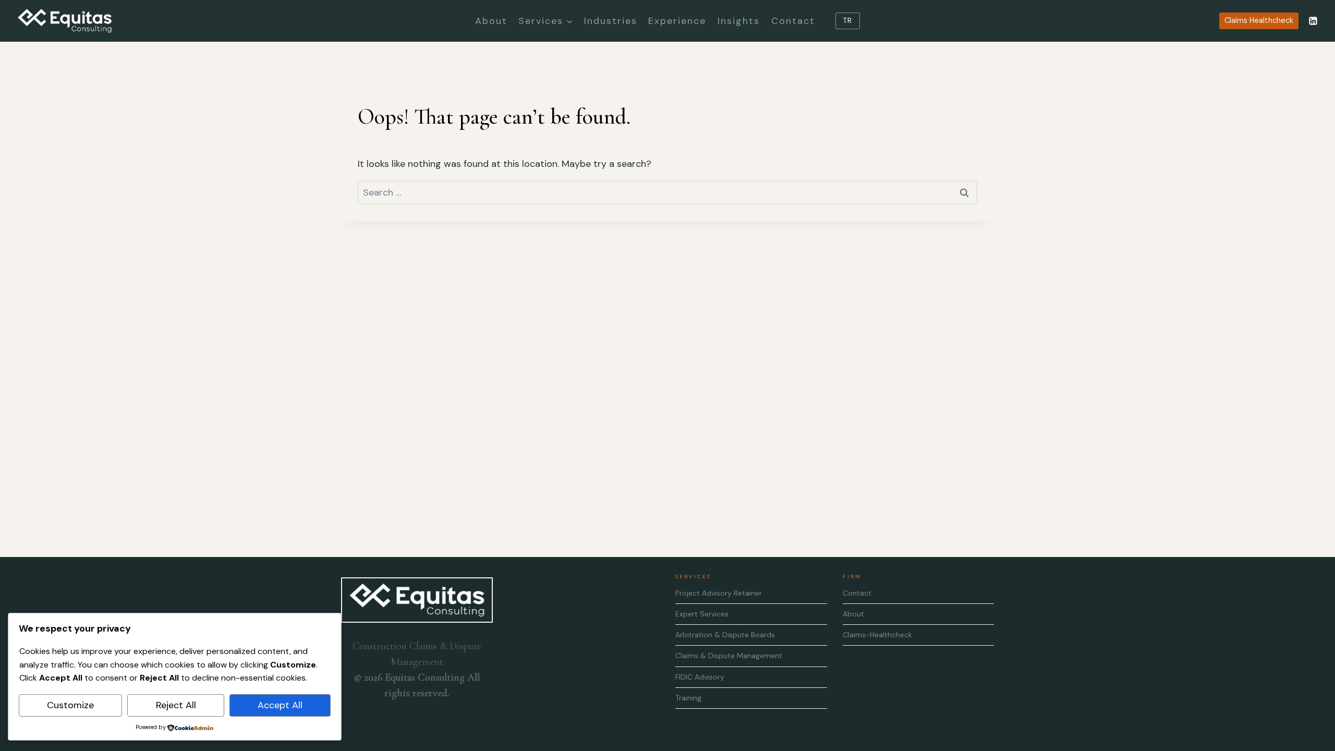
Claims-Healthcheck (877, 634)
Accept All (280, 705)
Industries (610, 21)
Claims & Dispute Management (728, 655)
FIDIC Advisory (699, 677)
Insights (739, 21)
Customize (70, 705)
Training (688, 697)
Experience (677, 21)
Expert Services (702, 614)
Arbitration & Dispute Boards (725, 634)
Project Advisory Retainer (718, 593)
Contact (793, 21)
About (491, 21)
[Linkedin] (1313, 20)
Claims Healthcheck (1258, 20)
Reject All (176, 705)
